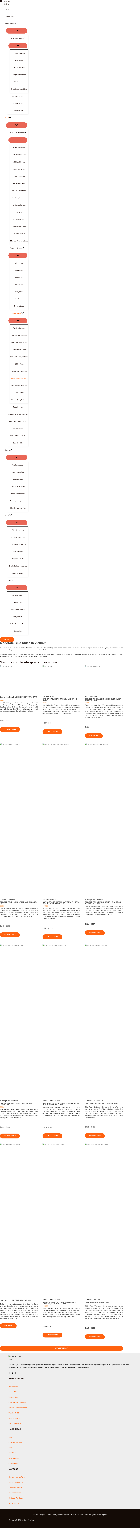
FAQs (11, 1447)
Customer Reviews (15, 1442)
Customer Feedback (16, 1498)
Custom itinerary (61, 1348)
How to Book (13, 1387)
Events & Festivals (15, 1423)
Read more (8, 1326)
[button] (15, 23)
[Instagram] (16, 1373)
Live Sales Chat (14, 1503)
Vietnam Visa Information (18, 1408)
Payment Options (15, 1392)
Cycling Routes (14, 1458)
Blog (10, 1437)
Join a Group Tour (15, 1493)
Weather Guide (14, 1413)
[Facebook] (9, 1373)
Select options (10, 729)
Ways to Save (13, 1397)
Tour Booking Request (16, 1482)
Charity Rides (13, 1463)
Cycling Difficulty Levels (17, 1402)
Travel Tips (12, 1453)
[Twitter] (12, 1373)
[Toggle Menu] (16, 31)
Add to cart (94, 736)
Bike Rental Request (16, 1487)
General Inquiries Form (17, 1477)
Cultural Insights (14, 1418)
